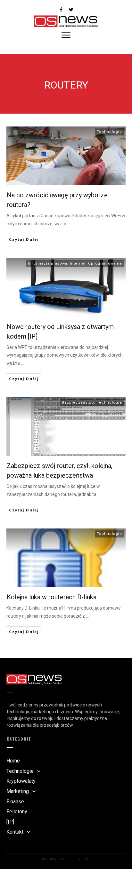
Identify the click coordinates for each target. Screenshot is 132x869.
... (68, 223)
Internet (78, 263)
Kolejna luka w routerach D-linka (51, 597)
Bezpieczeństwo (78, 402)
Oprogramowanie (105, 263)
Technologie (109, 132)
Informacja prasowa (47, 263)
